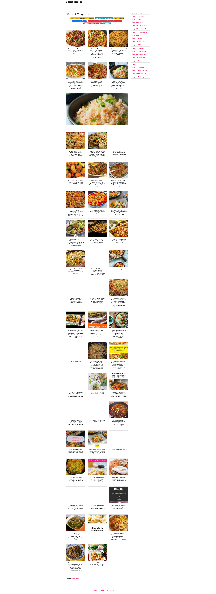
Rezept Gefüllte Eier (137, 35)
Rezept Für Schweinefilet (138, 41)
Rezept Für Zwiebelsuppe (138, 77)
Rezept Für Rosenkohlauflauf (139, 32)
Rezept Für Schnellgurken (139, 57)
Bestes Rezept (74, 2)
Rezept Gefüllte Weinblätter (139, 73)
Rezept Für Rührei (136, 64)
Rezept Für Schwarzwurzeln (139, 70)
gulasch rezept (107, 23)
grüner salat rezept (119, 18)
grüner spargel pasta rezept (79, 21)
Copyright (119, 590)
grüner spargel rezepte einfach (96, 21)
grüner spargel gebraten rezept (114, 21)
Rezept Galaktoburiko (137, 22)
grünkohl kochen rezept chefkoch (92, 23)
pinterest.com (75, 578)
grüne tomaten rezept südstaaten (103, 18)
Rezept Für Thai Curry (138, 61)
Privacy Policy (110, 590)
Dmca (95, 590)
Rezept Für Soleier (137, 45)
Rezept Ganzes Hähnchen (139, 54)
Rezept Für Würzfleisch (138, 48)
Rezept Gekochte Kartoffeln (139, 29)
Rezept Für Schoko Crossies (139, 51)
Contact (102, 590)
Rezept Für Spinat (136, 19)
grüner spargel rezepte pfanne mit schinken (82, 18)
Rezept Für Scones (137, 38)
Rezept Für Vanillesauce (138, 16)
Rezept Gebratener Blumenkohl (140, 25)
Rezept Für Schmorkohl (138, 67)
